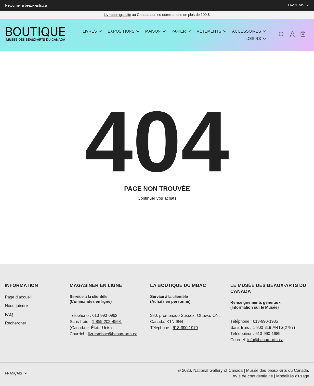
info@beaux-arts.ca (265, 339)
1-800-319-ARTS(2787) (274, 327)
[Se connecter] (292, 34)
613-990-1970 (185, 327)
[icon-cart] (302, 34)
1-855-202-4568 (107, 321)
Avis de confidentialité (253, 376)
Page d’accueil (18, 297)
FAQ (9, 314)
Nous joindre (16, 305)
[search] (281, 34)
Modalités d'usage (292, 376)
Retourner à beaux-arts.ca (26, 5)
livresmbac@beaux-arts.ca (112, 334)
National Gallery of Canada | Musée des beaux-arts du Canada (250, 370)
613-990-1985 (265, 321)
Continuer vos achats (157, 198)
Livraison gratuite (117, 15)
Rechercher (15, 323)
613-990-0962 (104, 315)
